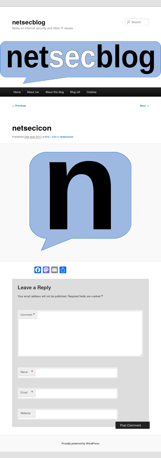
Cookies (92, 92)
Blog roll (75, 92)
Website (25, 413)
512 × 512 (51, 137)
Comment (28, 314)
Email (27, 392)
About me (33, 92)
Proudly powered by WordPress (80, 443)
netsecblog (28, 21)
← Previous (19, 105)
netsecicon (66, 137)
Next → (144, 105)
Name (27, 372)
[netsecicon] (80, 202)
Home (17, 92)
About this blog (54, 92)
